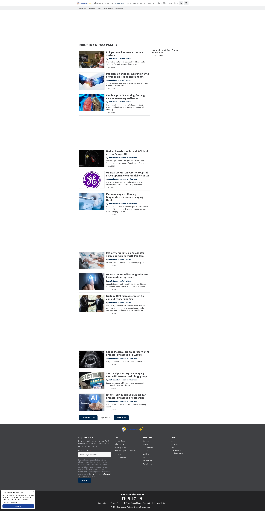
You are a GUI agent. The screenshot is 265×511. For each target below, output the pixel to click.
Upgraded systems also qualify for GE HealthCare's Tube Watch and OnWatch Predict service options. (126, 285)
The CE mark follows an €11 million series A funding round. (126, 406)
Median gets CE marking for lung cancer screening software (125, 97)
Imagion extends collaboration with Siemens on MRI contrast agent (127, 75)
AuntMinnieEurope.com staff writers (122, 158)
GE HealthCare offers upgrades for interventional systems (127, 276)
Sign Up (84, 480)
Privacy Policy (103, 503)
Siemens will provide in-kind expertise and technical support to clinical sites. (127, 84)
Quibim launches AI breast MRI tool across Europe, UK (127, 153)
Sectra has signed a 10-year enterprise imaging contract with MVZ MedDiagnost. (125, 384)
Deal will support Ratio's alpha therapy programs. (125, 263)
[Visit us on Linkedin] (134, 498)
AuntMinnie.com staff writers (119, 59)
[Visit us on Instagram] (140, 498)
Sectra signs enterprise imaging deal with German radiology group (126, 375)
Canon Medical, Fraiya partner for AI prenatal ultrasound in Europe (127, 353)
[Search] (181, 3)
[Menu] (186, 3)
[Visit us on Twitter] (129, 498)
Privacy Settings (117, 503)
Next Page (121, 418)
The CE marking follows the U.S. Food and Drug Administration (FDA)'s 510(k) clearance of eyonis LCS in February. (127, 107)
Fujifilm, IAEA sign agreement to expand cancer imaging (125, 297)
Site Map (157, 503)
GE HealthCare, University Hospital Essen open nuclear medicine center (127, 174)
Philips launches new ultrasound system (125, 54)
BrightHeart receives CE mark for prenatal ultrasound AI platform (126, 396)
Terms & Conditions (133, 503)
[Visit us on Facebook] (123, 498)
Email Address (84, 450)
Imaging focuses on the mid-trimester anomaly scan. (127, 361)
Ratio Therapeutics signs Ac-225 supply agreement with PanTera (125, 254)
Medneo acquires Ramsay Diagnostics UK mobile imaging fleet (124, 197)
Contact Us (147, 503)
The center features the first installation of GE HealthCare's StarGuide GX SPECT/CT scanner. (124, 183)
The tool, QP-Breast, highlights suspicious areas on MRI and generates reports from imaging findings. (126, 162)
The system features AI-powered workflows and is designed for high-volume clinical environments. (126, 63)
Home (165, 503)
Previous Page (88, 418)
